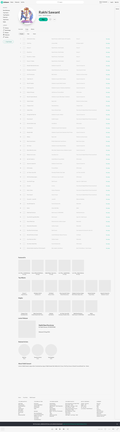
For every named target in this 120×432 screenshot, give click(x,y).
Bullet (28, 208)
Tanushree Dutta (37, 357)
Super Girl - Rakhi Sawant (81, 181)
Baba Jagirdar (54, 248)
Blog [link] (97, 406)
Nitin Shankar (54, 74)
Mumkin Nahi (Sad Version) (33, 65)
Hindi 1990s (67, 412)
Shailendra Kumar (59, 150)
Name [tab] (34, 33)
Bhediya (51, 407)
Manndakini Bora (55, 105)
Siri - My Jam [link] (83, 407)
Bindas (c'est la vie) (31, 154)
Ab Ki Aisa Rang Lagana (32, 176)
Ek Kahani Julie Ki (79, 43)
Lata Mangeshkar (21, 406)
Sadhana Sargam (62, 221)
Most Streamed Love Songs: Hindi (72, 403)
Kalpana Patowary (63, 234)
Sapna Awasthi (60, 176)
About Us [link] (98, 403)
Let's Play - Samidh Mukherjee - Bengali (64, 273)
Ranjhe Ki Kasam (30, 92)
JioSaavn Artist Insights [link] (101, 415)
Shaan (61, 70)
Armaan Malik (54, 43)
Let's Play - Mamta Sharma (78, 273)
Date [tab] (28, 33)
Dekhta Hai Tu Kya (31, 38)
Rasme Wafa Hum (31, 221)
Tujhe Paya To (30, 78)
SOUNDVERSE (60, 212)
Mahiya (28, 136)
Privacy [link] (101, 411)
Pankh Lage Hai (30, 87)
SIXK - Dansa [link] (83, 406)
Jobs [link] (98, 407)
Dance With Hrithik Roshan (38, 273)
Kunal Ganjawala (63, 127)
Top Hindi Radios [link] (37, 419)
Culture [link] (98, 404)
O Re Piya (29, 43)
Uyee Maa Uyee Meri (31, 239)
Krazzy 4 (78, 38)
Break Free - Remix (31, 56)
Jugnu (51, 413)
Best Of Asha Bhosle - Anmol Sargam (83, 248)
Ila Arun (53, 185)
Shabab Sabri (57, 141)
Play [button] (43, 19)
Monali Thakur (70, 132)
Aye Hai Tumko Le (31, 159)
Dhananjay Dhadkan (56, 172)
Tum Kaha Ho (30, 127)
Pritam (19, 407)
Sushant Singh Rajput (38, 404)
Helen (35, 408)
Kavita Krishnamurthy (56, 203)
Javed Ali (53, 199)
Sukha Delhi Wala (55, 208)
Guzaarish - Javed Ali (31, 199)
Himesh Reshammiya (56, 70)
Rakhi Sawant (49, 12)
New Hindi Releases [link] (38, 413)
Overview (20, 29)
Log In (111, 2)
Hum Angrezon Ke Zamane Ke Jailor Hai (84, 230)
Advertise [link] (99, 409)
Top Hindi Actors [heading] (38, 401)
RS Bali (53, 141)
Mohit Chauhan (63, 78)
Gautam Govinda (91, 293)
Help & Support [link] (100, 412)
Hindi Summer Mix (53, 415)
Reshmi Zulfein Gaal (31, 123)
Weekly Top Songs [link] (38, 415)
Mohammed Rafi (21, 415)
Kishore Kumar (21, 404)
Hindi (101, 3)
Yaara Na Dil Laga (30, 181)
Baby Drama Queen (31, 141)
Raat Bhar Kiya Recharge (32, 230)
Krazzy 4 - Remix (30, 61)
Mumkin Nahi (30, 132)
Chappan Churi (30, 105)
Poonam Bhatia (60, 92)
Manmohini (78, 203)
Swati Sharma (63, 141)
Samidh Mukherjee (55, 234)
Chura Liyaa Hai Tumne (81, 70)
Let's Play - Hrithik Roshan (24, 273)
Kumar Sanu (20, 412)
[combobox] (60, 2)
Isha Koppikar (51, 357)
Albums (32, 29)
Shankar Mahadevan (56, 190)
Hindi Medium (52, 403)
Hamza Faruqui (55, 194)
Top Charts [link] (36, 418)
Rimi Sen (24, 357)
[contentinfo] (64, 411)
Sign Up (116, 2)
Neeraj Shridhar (63, 145)
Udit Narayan (54, 92)
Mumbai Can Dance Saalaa (81, 74)
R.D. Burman (20, 411)
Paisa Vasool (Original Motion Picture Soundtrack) (86, 110)
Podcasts (17, 2)
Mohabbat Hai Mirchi (31, 70)
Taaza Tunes (67, 413)
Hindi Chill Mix (52, 408)
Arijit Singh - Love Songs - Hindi (71, 415)
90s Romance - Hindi (69, 409)
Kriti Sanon (36, 403)
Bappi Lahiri (54, 101)
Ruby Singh (62, 172)
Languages (103, 1)
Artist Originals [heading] (85, 401)
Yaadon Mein (29, 110)
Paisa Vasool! (30, 119)
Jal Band (61, 114)
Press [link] (98, 408)
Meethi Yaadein (30, 83)
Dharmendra (36, 407)
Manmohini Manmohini (32, 225)
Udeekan (51, 313)
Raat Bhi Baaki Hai (31, 203)
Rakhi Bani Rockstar (31, 212)
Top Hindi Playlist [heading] (69, 401)
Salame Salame (30, 101)
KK (60, 65)
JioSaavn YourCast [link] (100, 416)
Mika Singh (62, 96)
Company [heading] (99, 401)
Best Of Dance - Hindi (69, 407)
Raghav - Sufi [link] (83, 404)
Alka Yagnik (20, 409)
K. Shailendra (62, 87)
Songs (26, 29)
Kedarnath (52, 416)
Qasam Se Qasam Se (80, 65)
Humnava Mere (53, 404)
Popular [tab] (21, 33)
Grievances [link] (99, 413)
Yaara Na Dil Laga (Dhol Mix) (33, 217)
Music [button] (11, 2)
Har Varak (29, 145)
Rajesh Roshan (55, 38)
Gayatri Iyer (65, 70)
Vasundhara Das (55, 154)
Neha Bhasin (67, 87)
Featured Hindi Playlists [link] (39, 414)
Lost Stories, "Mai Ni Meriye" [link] (86, 408)
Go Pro (22, 2)
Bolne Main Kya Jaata (31, 150)
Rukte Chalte (30, 190)
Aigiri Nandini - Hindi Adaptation (56, 406)
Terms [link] (98, 411)
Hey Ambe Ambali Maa (32, 243)
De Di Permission (31, 74)
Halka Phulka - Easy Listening (51, 273)
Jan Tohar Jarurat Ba (31, 172)
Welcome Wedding (80, 199)
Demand (29, 185)
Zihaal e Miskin (53, 409)
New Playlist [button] (9, 41)
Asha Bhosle (54, 123)
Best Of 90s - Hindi (69, 404)
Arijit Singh (20, 403)
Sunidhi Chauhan (61, 38)
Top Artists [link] (36, 417)
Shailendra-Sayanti (55, 65)
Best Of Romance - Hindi (70, 411)
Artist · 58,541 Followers (45, 15)
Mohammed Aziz (55, 221)
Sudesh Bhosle (55, 159)
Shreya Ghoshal (55, 110)
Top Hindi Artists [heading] (22, 401)
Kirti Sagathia (67, 38)
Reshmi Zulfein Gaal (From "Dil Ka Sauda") (36, 248)
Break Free (29, 52)
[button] (104, 2)
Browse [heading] (36, 411)
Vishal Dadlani (61, 47)
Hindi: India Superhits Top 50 (71, 408)
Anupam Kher (37, 406)
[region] (64, 397)
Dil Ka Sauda (79, 92)
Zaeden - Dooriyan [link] (85, 403)
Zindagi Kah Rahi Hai (31, 114)
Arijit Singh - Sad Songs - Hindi (71, 406)
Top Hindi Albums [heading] (54, 401)
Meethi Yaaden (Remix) (32, 96)
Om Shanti (78, 234)
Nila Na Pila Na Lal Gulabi (32, 234)
